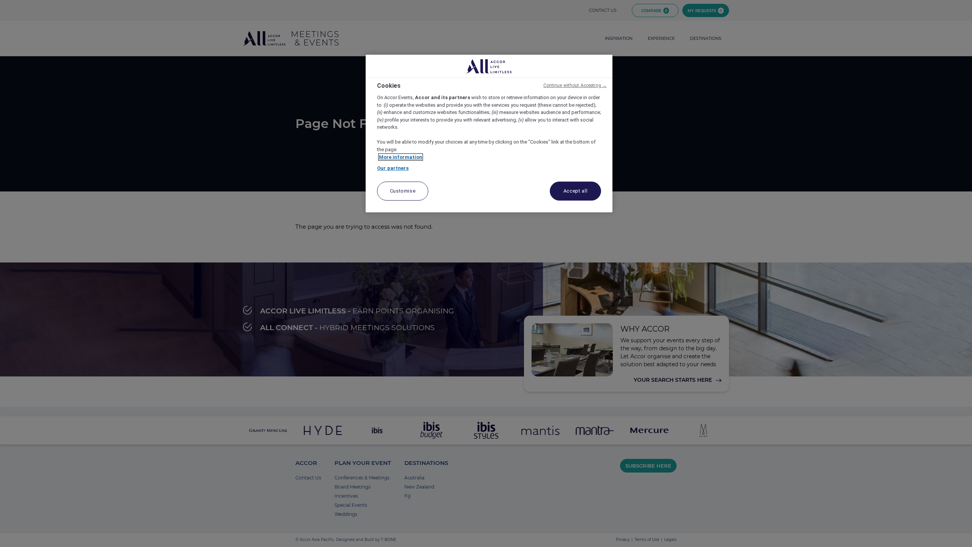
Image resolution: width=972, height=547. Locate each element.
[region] (489, 133)
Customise (403, 191)
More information (400, 157)
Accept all (575, 191)
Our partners (393, 168)
